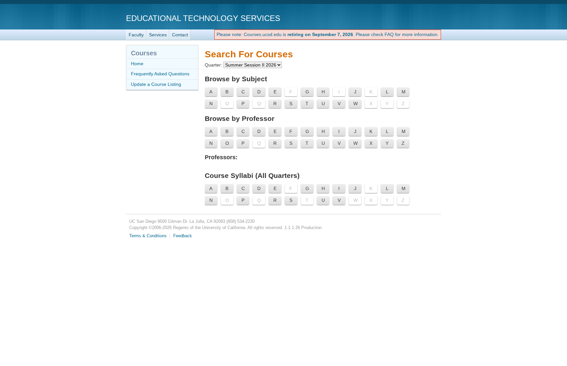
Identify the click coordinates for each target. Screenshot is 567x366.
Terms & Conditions (148, 236)
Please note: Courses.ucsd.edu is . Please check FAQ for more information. (328, 34)
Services (158, 34)
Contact (180, 34)
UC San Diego (403, 17)
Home (137, 63)
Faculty (136, 34)
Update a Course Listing (156, 84)
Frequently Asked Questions (160, 73)
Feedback (182, 236)
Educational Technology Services (203, 18)
